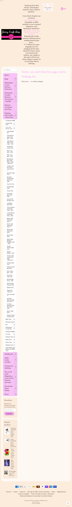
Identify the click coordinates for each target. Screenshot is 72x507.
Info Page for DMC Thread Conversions (38, 492)
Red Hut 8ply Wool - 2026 (10, 280)
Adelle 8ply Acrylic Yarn (10, 147)
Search (53, 492)
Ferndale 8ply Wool (10, 187)
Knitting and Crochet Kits (11, 328)
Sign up (51, 4)
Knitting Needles (11, 332)
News (11, 394)
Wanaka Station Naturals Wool (11, 316)
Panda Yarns (11, 340)
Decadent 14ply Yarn (11, 173)
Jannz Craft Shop (35, 500)
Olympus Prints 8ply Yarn (11, 267)
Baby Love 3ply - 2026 (10, 151)
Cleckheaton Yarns (11, 121)
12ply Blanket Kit (10, 132)
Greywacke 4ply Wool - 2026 (10, 195)
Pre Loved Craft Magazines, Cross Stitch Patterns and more (11, 377)
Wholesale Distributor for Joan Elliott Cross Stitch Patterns (36, 496)
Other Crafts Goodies (11, 360)
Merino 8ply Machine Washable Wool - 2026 (11, 241)
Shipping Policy (61, 492)
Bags (11, 79)
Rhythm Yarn (10, 287)
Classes (15, 492)
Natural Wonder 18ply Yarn (10, 248)
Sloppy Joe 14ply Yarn (9, 291)
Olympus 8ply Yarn (10, 263)
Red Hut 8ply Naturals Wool (10, 284)
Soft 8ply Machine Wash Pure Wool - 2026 (10, 306)
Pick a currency (48, 7)
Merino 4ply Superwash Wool (10, 231)
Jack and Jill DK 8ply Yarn (10, 199)
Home (7, 75)
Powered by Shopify (36, 503)
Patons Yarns (11, 343)
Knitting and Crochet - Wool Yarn (11, 115)
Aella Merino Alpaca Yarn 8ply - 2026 (10, 137)
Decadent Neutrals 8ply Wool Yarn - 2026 (10, 179)
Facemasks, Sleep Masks (11, 388)
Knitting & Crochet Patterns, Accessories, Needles (11, 97)
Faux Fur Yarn (10, 184)
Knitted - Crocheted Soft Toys (8, 107)
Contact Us (22, 492)
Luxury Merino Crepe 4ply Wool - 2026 (11, 209)
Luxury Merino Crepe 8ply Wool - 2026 (11, 214)
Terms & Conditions (23, 494)
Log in (44, 4)
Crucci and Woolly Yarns (11, 128)
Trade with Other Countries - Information (42, 494)
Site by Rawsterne (36, 502)
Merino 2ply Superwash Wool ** (10, 220)
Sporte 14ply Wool (10, 311)
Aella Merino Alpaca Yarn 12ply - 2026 (10, 142)
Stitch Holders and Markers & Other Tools (11, 349)
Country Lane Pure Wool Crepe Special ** (10, 168)
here (29, 81)
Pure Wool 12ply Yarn (9, 276)
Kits (11, 325)
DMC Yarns (11, 320)
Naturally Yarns (11, 337)
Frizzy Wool (10, 191)
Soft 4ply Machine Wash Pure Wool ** (10, 300)
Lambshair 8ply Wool (9, 204)
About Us (9, 492)
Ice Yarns (11, 335)
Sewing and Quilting (11, 367)
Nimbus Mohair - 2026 (10, 252)
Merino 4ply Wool (10, 235)
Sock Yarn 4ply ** (11, 295)
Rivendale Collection (31, 31)
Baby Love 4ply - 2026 (10, 155)
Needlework (11, 354)
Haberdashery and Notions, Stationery (11, 86)
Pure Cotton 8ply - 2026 (10, 271)
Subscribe (9, 413)
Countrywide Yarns (11, 124)
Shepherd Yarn (11, 345)
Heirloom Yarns (11, 322)
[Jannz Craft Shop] (11, 34)
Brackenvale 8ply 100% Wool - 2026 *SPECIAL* (10, 161)
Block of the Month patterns (32, 33)
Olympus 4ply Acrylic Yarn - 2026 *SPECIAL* (10, 258)
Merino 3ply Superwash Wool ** (10, 225)
